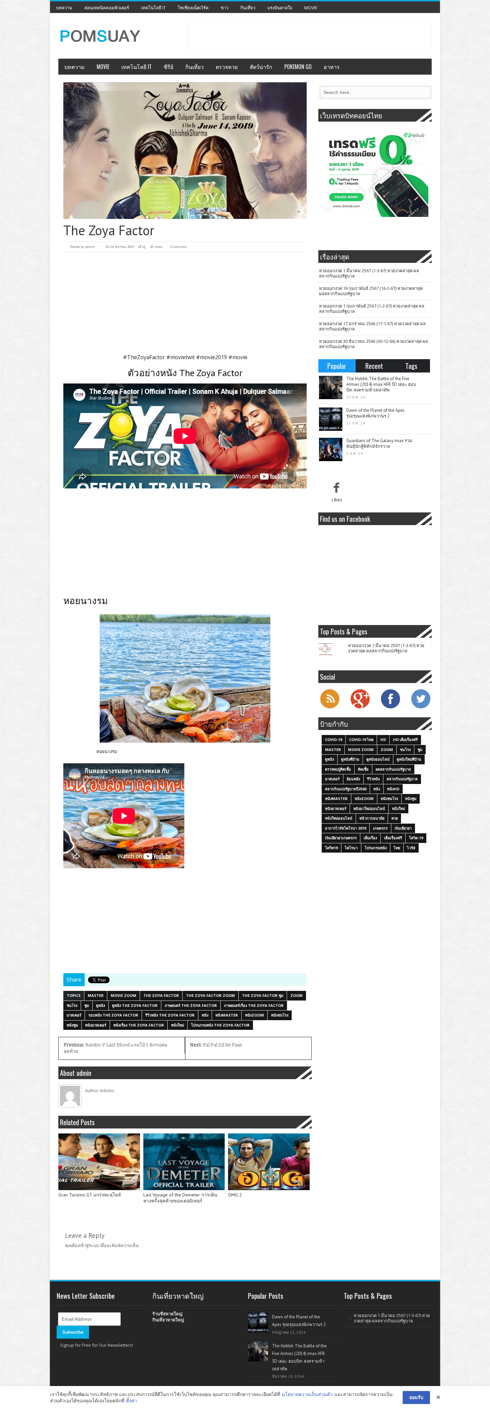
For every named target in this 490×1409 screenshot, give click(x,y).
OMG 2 (235, 1195)
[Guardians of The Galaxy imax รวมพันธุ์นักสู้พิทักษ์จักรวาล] (330, 449)
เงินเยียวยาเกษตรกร (341, 837)
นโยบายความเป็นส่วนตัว (307, 1394)
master (96, 995)
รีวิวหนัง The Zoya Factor (170, 1015)
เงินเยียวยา (403, 828)
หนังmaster (226, 1015)
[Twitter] (420, 708)
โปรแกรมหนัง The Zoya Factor (220, 1025)
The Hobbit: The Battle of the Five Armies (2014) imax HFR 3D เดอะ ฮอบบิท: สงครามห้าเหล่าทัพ (381, 384)
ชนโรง (72, 1005)
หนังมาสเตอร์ (95, 1025)
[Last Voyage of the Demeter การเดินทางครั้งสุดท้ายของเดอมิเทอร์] (184, 1161)
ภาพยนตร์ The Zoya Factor (191, 1005)
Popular (336, 366)
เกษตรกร (380, 828)
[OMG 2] (269, 1161)
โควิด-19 (416, 837)
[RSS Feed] (329, 708)
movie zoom (123, 995)
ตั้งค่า (131, 1400)
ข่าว (224, 8)
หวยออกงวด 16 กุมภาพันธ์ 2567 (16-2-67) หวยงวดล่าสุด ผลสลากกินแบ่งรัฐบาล (371, 291)
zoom (296, 995)
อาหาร (332, 67)
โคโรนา (351, 847)
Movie (310, 8)
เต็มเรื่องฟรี (393, 837)
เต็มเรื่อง (370, 837)
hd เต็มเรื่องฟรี (405, 739)
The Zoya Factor (161, 995)
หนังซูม (72, 1025)
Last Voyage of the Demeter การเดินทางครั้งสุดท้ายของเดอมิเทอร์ (180, 1198)
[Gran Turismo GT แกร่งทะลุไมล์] (99, 1161)
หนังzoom (254, 1015)
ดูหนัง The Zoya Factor (135, 1005)
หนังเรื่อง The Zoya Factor (138, 1025)
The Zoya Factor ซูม (262, 995)
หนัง (205, 1015)
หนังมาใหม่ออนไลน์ (369, 808)
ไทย (397, 847)
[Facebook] (390, 708)
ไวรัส (411, 847)
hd (383, 739)
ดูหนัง (100, 1005)
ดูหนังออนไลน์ (378, 759)
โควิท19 (331, 847)
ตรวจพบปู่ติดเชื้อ (338, 769)
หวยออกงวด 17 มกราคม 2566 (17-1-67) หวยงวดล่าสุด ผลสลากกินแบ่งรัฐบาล (372, 326)
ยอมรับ (416, 1397)
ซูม (86, 1005)
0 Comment (178, 247)
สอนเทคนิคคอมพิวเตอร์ (106, 8)
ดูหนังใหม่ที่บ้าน (409, 759)
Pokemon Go (298, 67)
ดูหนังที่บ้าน (350, 759)
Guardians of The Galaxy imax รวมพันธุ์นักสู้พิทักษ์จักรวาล (379, 443)
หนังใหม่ (177, 1025)
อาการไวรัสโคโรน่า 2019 (345, 828)
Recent (374, 366)
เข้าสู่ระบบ (89, 1245)
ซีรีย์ (168, 67)
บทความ (64, 8)
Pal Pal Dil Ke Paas (216, 1045)
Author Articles (99, 1090)
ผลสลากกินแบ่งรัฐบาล (393, 769)
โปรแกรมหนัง (376, 847)
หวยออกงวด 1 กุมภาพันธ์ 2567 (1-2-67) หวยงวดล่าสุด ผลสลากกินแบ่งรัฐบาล (371, 308)
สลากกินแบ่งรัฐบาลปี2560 (345, 788)
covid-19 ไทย (361, 739)
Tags (411, 366)
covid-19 (333, 739)
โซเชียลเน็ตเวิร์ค (193, 8)
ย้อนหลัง (353, 778)
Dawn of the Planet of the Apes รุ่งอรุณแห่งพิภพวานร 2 (375, 413)
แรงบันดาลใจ (279, 8)
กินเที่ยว (247, 8)
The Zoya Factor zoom (210, 995)
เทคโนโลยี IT (153, 8)
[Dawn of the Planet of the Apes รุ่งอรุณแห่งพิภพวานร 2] (330, 419)
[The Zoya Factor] (185, 150)
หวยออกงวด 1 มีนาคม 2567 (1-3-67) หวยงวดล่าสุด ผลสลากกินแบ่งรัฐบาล (369, 273)
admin (90, 247)
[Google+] (360, 708)
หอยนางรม (106, 751)
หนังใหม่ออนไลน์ (338, 818)
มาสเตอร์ (74, 1015)
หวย (394, 818)
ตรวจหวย (227, 67)
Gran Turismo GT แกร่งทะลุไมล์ (89, 1195)
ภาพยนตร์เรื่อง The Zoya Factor (254, 1005)
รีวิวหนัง (373, 778)
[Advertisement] (310, 35)
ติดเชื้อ (363, 769)
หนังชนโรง (279, 1015)
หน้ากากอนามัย (371, 818)
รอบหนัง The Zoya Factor (113, 1015)
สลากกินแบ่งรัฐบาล (402, 778)
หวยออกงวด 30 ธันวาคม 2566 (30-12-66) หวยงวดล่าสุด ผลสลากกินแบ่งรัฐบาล (373, 344)
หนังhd (393, 788)
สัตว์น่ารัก (261, 67)
